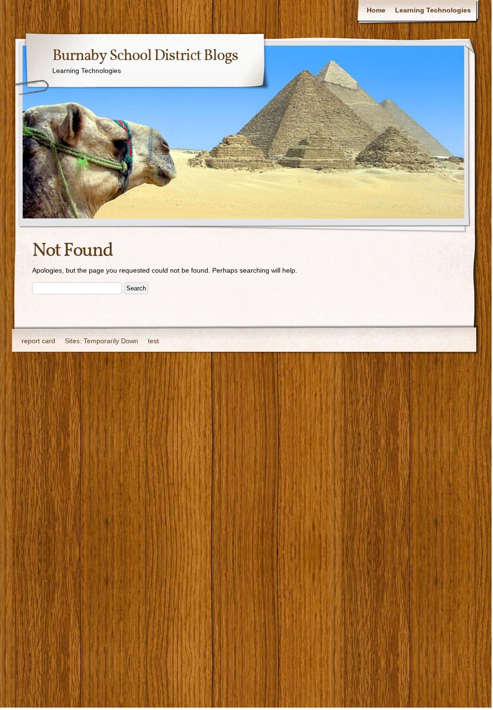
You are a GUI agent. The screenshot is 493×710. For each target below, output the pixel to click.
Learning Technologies (433, 10)
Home (376, 10)
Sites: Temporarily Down (101, 341)
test (153, 341)
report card (38, 341)
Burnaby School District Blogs (145, 56)
